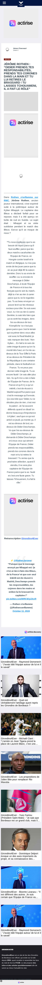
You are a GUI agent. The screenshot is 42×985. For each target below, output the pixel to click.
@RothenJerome (22, 560)
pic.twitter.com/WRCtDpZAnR (21, 599)
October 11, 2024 (21, 611)
